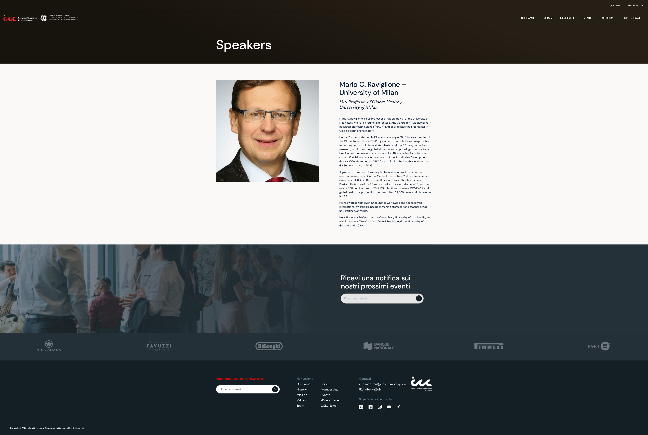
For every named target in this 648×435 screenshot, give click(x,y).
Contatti (615, 5)
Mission (302, 395)
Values (301, 400)
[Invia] (419, 298)
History (302, 389)
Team (300, 406)
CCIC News (328, 406)
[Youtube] (389, 407)
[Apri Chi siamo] (536, 18)
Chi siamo (303, 384)
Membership (329, 389)
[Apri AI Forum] (615, 18)
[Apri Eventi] (593, 18)
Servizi (325, 384)
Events (325, 395)
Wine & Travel (330, 400)
